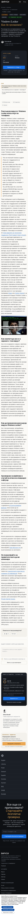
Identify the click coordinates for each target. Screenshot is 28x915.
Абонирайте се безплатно (14, 743)
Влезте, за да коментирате (14, 662)
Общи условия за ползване (7, 888)
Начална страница (6, 7)
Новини (3, 879)
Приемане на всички (7, 907)
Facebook (3, 865)
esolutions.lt (12, 863)
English (3, 760)
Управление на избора (8, 912)
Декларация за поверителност (8, 890)
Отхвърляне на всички (8, 909)
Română (3, 794)
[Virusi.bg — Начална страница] (5, 2)
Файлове (3, 876)
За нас (2, 885)
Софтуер (3, 874)
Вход (24, 1)
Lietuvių (3, 764)
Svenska (3, 779)
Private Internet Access (8, 599)
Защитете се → (14, 698)
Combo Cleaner (19, 293)
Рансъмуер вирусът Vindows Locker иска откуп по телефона (14, 86)
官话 (2, 786)
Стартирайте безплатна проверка (14, 836)
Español (3, 775)
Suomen (3, 783)
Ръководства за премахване (9, 9)
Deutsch (3, 771)
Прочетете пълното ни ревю (14, 702)
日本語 (3, 790)
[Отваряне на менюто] (20, 1)
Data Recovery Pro (15, 547)
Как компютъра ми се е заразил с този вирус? (14, 89)
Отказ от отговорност (6, 893)
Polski (3, 768)
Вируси (3, 871)
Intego (10, 293)
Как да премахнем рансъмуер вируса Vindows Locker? (14, 92)
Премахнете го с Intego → (14, 67)
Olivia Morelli (7, 41)
